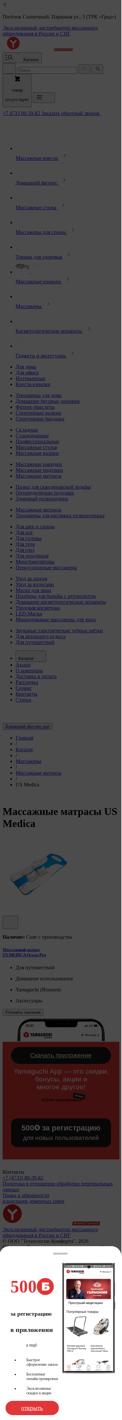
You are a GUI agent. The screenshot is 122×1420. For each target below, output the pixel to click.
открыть (32, 1407)
